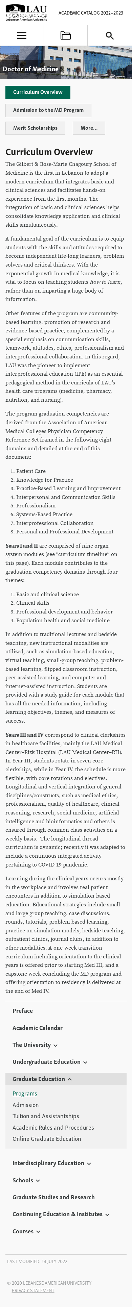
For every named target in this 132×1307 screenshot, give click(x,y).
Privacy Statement (33, 1290)
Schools (23, 1179)
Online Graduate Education (47, 1138)
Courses (23, 1230)
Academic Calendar (38, 1027)
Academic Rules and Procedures (53, 1127)
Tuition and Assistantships (46, 1116)
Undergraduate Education (47, 1061)
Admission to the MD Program (48, 109)
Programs (25, 1093)
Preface (23, 1010)
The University (32, 1044)
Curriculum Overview (38, 91)
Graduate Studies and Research (54, 1196)
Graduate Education (39, 1078)
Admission (26, 1104)
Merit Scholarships (35, 127)
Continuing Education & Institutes (58, 1213)
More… (89, 127)
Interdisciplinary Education (48, 1162)
